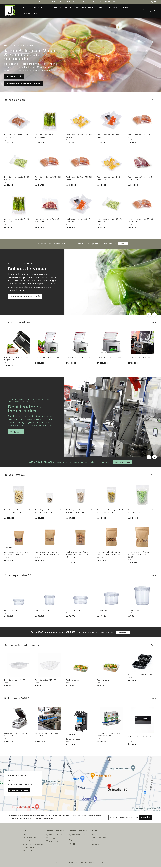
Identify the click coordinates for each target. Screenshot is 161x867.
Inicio (24, 7)
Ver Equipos (112, 297)
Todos (154, 100)
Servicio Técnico (30, 14)
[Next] (154, 314)
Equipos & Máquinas (117, 7)
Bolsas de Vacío (41, 7)
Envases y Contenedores (89, 7)
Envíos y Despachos (100, 834)
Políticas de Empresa (100, 838)
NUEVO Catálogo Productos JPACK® (24, 83)
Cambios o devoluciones (102, 841)
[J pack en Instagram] (70, 844)
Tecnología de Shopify (94, 862)
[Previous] (149, 314)
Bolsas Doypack (63, 7)
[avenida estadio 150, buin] (80, 783)
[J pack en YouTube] (74, 844)
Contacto (95, 844)
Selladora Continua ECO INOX (121, 428)
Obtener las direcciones (18, 790)
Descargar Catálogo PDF (137, 297)
